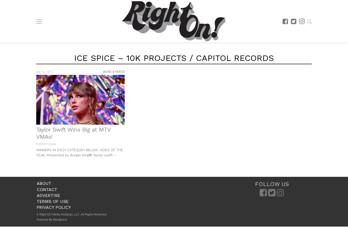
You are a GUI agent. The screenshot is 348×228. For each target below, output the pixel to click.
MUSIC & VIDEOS (114, 71)
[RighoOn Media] (174, 21)
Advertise (48, 195)
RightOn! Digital (46, 144)
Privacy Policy (54, 207)
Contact (47, 189)
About (44, 183)
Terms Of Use (53, 201)
